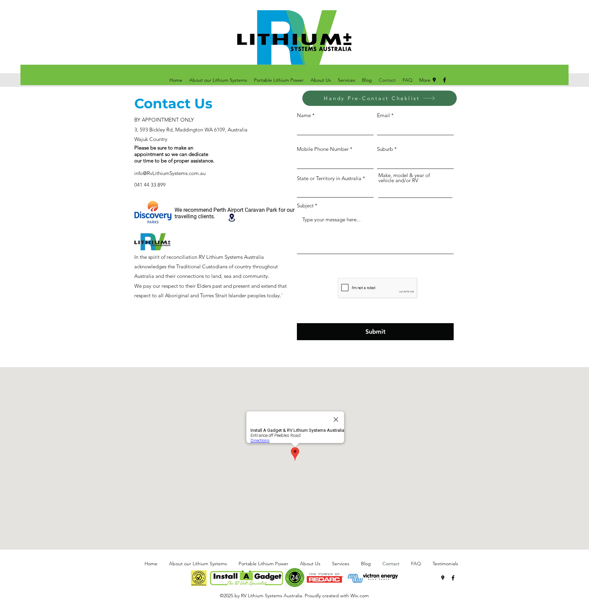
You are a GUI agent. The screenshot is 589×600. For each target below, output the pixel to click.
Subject (305, 205)
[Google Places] (434, 80)
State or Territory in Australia (329, 178)
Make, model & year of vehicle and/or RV (404, 178)
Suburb (385, 149)
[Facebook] (444, 80)
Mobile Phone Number (323, 149)
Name (304, 115)
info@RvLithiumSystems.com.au (170, 173)
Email (383, 115)
